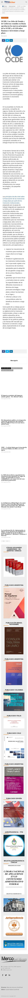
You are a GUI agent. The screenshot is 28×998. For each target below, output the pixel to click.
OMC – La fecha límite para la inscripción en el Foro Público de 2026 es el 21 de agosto (14, 449)
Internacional (5, 17)
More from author (17, 368)
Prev (4, 541)
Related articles (6, 368)
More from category (7, 370)
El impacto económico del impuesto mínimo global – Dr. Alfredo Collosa (12, 396)
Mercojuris (4, 35)
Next (7, 541)
